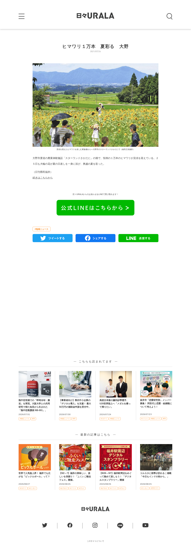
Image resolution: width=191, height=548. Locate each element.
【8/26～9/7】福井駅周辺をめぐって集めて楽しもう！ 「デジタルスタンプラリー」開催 (116, 476)
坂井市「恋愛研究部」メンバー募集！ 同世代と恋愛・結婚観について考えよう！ (156, 403)
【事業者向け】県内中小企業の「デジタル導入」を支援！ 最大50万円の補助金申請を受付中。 (75, 403)
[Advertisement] (95, 276)
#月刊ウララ (155, 488)
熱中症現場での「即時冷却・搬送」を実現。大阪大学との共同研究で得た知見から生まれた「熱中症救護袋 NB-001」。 (34, 405)
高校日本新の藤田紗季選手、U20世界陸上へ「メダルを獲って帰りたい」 (115, 403)
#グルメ (81, 488)
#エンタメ (32, 488)
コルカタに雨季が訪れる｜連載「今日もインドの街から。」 (155, 475)
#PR (33, 418)
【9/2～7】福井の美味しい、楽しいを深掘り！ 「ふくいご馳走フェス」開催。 (75, 476)
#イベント (144, 418)
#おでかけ (63, 488)
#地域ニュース (41, 229)
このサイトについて (95, 541)
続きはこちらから (43, 177)
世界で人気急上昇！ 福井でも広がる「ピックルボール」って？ (34, 475)
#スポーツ (104, 418)
